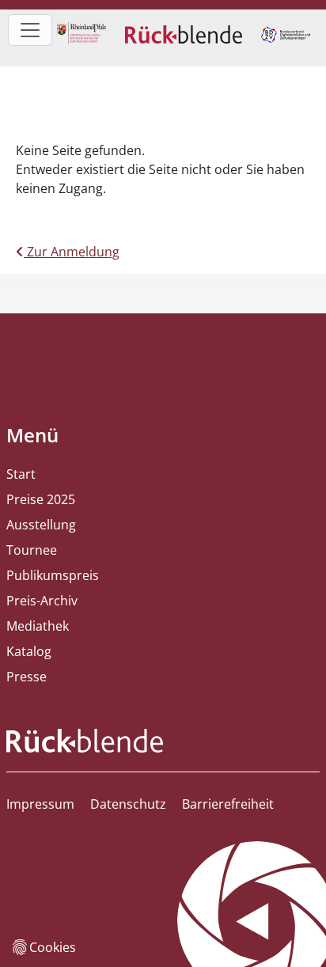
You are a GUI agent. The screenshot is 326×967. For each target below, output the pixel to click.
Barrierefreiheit (228, 804)
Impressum (40, 804)
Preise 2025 (40, 499)
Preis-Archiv (42, 600)
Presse (26, 676)
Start (21, 474)
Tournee (31, 550)
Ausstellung (41, 524)
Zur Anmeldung (71, 251)
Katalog (28, 651)
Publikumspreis (52, 575)
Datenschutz (128, 804)
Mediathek (37, 626)
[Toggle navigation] (30, 30)
